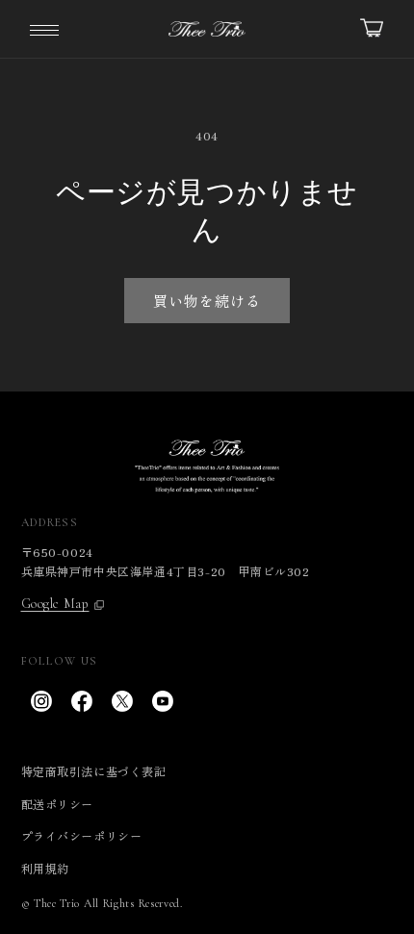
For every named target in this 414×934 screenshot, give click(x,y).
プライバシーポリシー (81, 835)
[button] (44, 29)
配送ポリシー (57, 803)
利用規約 (45, 868)
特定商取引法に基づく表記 (94, 771)
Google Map (55, 604)
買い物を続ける (207, 300)
